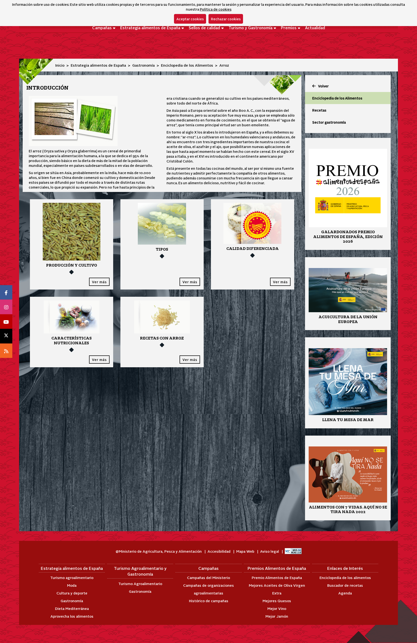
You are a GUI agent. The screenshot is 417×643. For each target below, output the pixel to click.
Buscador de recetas (345, 585)
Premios (289, 27)
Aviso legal (270, 551)
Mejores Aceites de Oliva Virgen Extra (277, 589)
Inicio (59, 65)
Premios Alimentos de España (277, 568)
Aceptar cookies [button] (190, 19)
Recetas (319, 110)
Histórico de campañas (208, 600)
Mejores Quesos (277, 600)
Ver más (99, 282)
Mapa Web (245, 551)
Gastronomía (143, 65)
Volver (323, 86)
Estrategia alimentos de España (150, 27)
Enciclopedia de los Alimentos (187, 65)
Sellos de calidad (204, 27)
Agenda (345, 593)
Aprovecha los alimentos (71, 616)
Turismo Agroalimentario (140, 583)
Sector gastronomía (329, 122)
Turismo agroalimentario (71, 577)
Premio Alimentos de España (277, 577)
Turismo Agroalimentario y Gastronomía (140, 571)
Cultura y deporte (71, 593)
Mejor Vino (276, 608)
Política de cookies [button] (215, 9)
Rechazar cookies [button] (226, 19)
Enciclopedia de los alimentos (345, 577)
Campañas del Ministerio (208, 577)
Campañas (102, 27)
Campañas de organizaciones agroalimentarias (208, 589)
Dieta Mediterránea (72, 608)
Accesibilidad (219, 551)
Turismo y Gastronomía (250, 27)
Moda (71, 585)
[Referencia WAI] (293, 551)
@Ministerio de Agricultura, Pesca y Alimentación (159, 551)
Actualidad (315, 27)
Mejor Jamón (276, 616)
